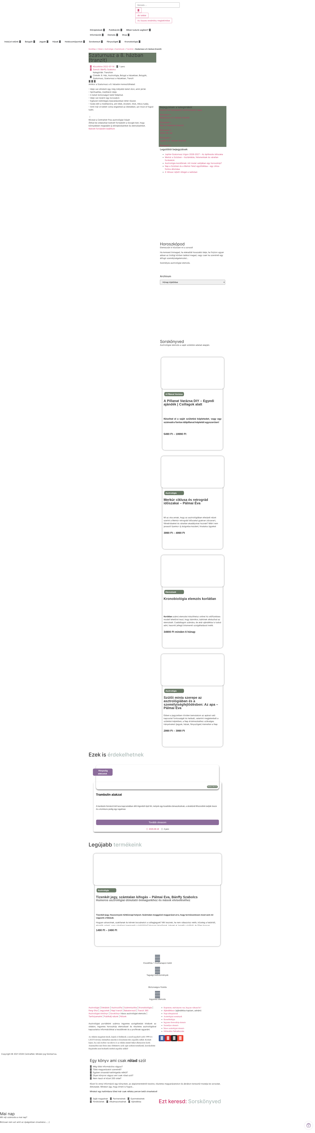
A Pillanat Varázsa (174, 394)
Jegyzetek (104, 1010)
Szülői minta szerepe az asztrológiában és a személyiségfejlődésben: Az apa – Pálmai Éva (191, 703)
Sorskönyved (172, 341)
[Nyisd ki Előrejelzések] (104, 29)
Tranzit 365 (143, 1010)
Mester (215, 786)
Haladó (210, 786)
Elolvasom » (165, 114)
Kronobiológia (145, 1007)
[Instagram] (174, 1038)
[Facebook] (162, 1038)
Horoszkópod (172, 244)
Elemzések (170, 592)
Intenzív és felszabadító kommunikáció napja (181, 110)
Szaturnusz (98, 78)
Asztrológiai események (173, 1016)
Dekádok (105, 1007)
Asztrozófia (116, 1007)
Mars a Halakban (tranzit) (172, 125)
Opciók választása (173, 442)
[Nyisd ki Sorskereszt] (102, 41)
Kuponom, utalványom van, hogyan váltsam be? (182, 1007)
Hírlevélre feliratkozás (174, 1031)
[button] (90, 81)
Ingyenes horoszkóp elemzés (175, 1022)
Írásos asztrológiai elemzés (174, 1028)
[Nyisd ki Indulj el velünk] (20, 41)
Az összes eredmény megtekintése (153, 20)
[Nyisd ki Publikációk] (121, 29)
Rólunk (123, 1016)
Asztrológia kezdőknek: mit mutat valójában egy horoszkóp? (193, 163)
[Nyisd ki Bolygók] (34, 41)
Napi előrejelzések (171, 1013)
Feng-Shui (93, 1010)
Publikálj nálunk (111, 1016)
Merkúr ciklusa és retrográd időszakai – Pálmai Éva (186, 501)
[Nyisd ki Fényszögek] (120, 41)
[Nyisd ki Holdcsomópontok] (84, 41)
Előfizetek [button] (170, 640)
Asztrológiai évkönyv (98, 1013)
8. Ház (104, 75)
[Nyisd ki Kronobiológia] (140, 41)
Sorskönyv (115, 1013)
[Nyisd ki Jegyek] (47, 41)
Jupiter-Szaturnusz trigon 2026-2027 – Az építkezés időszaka (194, 154)
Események (119, 49)
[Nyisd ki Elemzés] (117, 34)
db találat (141, 15)
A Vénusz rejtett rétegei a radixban (181, 172)
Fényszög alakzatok (103, 772)
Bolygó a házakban (129, 75)
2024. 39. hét (166, 133)
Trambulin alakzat (109, 794)
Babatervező (130, 1010)
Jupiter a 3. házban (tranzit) (173, 140)
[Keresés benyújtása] (138, 10)
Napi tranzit (116, 1010)
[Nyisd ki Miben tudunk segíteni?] (150, 29)
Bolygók (143, 75)
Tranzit (130, 78)
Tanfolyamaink (95, 1016)
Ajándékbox (169, 1010)
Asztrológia (109, 49)
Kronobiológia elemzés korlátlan (190, 599)
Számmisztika (130, 1007)
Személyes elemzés (171, 1025)
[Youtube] (168, 1038)
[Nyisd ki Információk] (103, 34)
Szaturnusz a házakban (115, 78)
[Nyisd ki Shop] (129, 34)
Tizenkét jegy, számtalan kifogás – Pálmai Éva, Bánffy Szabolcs (147, 898)
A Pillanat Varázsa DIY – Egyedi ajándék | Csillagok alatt (189, 402)
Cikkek (100, 49)
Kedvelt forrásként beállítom (102, 128)
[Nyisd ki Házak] (60, 41)
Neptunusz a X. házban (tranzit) (174, 117)
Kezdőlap (92, 49)
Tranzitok (129, 49)
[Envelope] (180, 1038)
